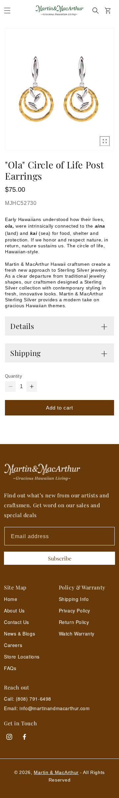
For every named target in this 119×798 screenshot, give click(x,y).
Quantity (13, 376)
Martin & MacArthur (56, 772)
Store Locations (22, 656)
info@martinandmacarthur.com (55, 708)
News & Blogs (19, 633)
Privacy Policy (74, 610)
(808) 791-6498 (33, 698)
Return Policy (74, 622)
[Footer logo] (59, 472)
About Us (14, 610)
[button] (7, 10)
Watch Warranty (77, 633)
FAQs (10, 668)
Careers (13, 645)
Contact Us (16, 622)
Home (10, 599)
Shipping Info (74, 599)
